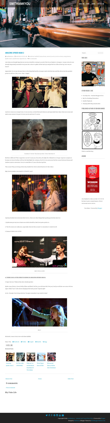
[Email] (63, 415)
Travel (93, 4)
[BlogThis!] (8, 345)
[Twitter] (47, 415)
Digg (45, 342)
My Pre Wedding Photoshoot (90, 98)
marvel (49, 56)
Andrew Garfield (34, 56)
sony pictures (67, 56)
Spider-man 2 (8, 58)
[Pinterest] (54, 415)
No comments (33, 58)
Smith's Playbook (87, 101)
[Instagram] (57, 415)
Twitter (24, 342)
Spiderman (16, 58)
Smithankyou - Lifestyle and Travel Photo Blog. (80, 418)
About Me (81, 4)
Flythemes (77, 420)
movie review (59, 56)
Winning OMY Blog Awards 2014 (91, 103)
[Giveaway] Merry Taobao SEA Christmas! (51, 365)
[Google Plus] (52, 415)
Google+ (31, 342)
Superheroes (23, 58)
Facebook (16, 342)
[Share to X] (10, 345)
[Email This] (7, 345)
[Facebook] (49, 415)
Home (87, 4)
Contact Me (100, 4)
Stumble (38, 342)
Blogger (100, 208)
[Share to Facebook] (12, 345)
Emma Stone (42, 56)
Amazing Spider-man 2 (14, 53)
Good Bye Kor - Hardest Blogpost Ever (93, 95)
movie (53, 56)
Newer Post (9, 379)
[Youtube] (60, 415)
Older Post (70, 379)
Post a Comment (10, 387)
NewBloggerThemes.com (98, 420)
